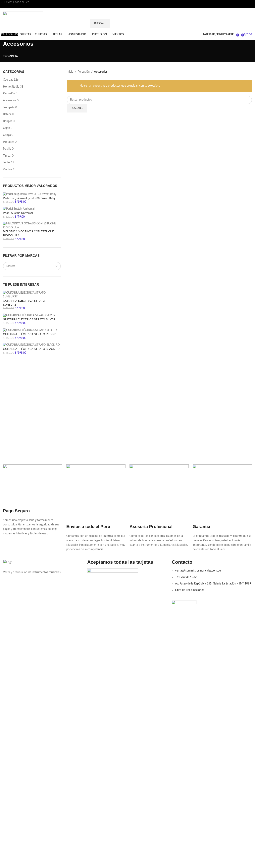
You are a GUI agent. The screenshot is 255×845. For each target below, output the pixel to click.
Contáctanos (240, 19)
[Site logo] (23, 18)
